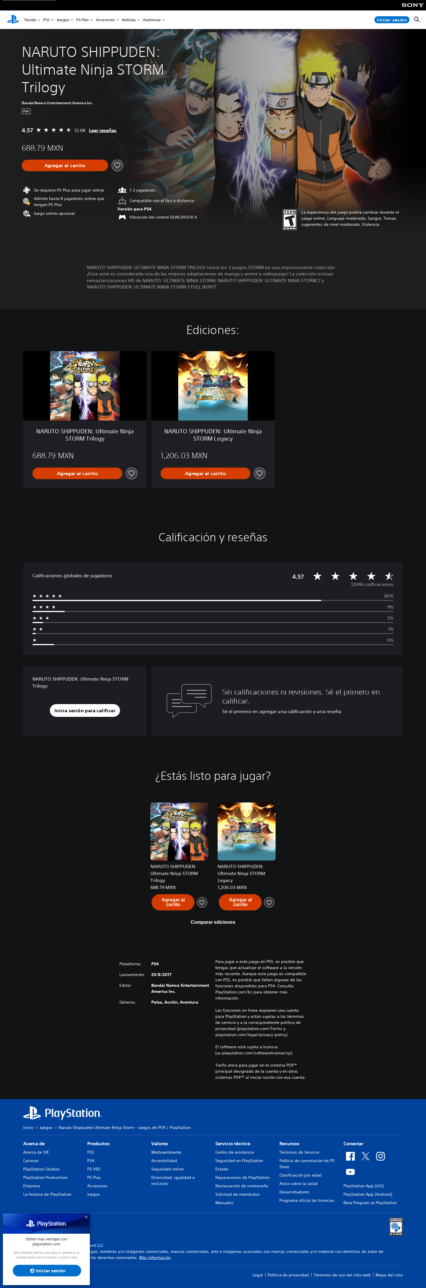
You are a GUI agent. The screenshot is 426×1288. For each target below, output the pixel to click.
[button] (85, 710)
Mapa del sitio (389, 1275)
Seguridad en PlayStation (239, 1160)
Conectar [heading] (353, 1143)
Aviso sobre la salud (298, 1183)
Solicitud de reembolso (237, 1194)
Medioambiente (166, 1152)
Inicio (28, 1127)
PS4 (90, 1160)
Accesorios (105, 19)
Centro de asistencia (234, 1152)
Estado (221, 1169)
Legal (257, 1275)
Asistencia (152, 19)
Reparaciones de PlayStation (242, 1177)
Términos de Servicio (299, 1152)
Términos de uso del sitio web (342, 1275)
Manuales (224, 1202)
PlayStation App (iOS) (363, 1185)
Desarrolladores (294, 1192)
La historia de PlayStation (47, 1194)
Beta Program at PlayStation (370, 1202)
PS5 (46, 19)
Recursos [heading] (289, 1143)
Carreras (31, 1160)
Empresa (31, 1185)
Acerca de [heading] (34, 1143)
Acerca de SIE (36, 1152)
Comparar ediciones (213, 922)
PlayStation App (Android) (367, 1194)
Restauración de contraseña (241, 1185)
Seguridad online (167, 1169)
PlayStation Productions (45, 1177)
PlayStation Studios (41, 1169)
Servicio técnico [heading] (232, 1143)
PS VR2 (93, 1169)
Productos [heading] (98, 1143)
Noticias (129, 19)
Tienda (30, 19)
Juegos (63, 19)
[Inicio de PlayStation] (13, 20)
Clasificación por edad (300, 1175)
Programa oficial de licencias (306, 1200)
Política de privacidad (288, 1275)
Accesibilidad (164, 1160)
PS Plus (82, 19)
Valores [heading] (159, 1143)
